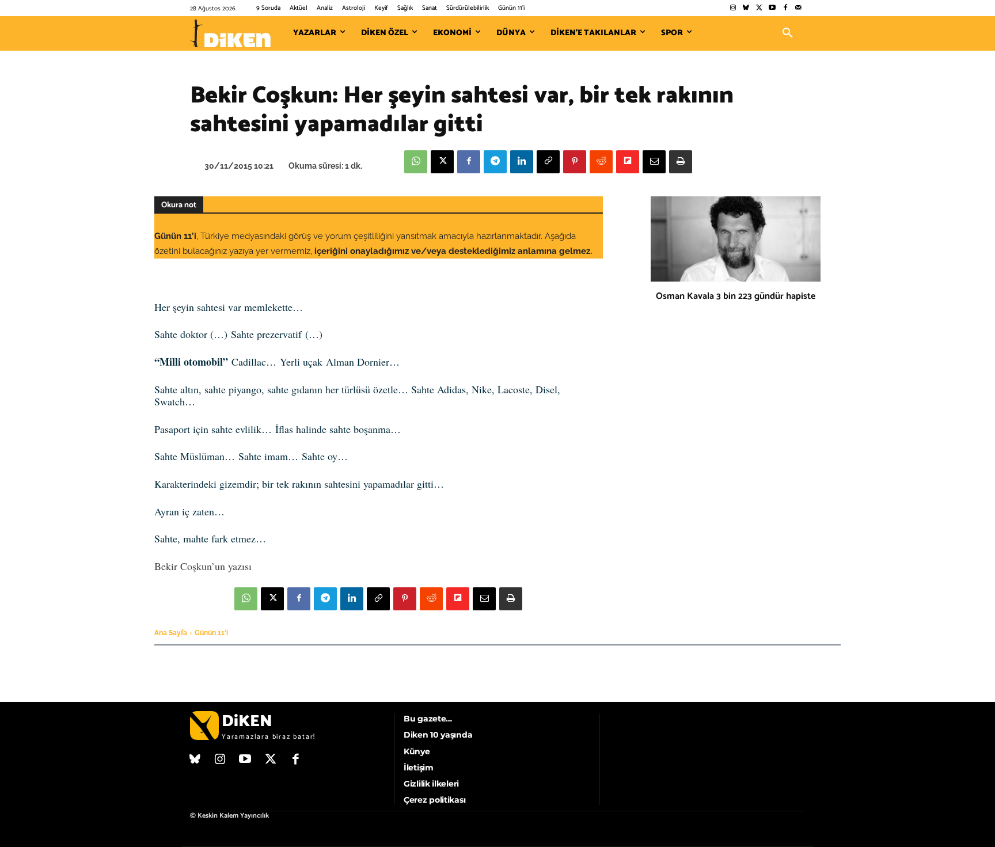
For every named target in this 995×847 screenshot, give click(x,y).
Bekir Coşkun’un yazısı (203, 566)
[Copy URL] (548, 161)
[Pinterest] (574, 161)
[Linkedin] (521, 161)
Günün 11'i (211, 633)
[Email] (654, 161)
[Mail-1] (798, 8)
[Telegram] (495, 161)
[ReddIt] (601, 161)
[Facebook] (785, 8)
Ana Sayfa (170, 633)
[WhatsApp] (415, 161)
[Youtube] (772, 8)
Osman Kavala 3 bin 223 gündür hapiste (735, 296)
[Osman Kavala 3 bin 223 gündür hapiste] (736, 239)
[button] (787, 33)
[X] (442, 161)
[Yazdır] (680, 161)
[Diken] (230, 33)
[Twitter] (759, 8)
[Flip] (627, 161)
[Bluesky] (746, 8)
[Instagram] (732, 8)
